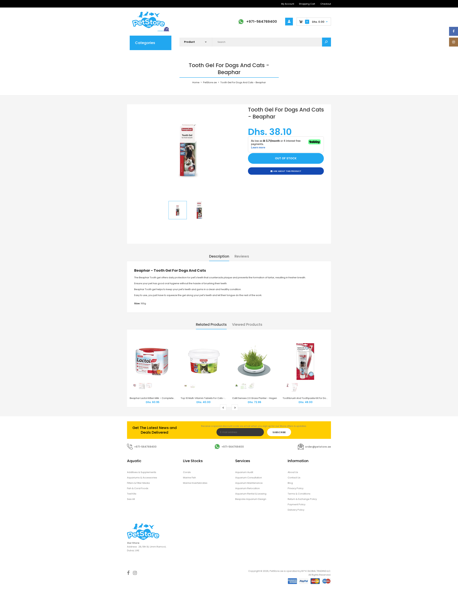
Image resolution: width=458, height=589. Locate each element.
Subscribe (279, 432)
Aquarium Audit (244, 472)
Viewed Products (247, 324)
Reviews (242, 256)
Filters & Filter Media (138, 483)
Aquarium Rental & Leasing (250, 493)
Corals (187, 472)
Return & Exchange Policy (302, 499)
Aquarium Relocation (247, 488)
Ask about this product (287, 171)
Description (219, 256)
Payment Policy (296, 504)
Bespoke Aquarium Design (250, 499)
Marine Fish (189, 477)
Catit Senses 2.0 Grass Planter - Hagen (254, 398)
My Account (287, 3)
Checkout (325, 3)
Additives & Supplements (141, 472)
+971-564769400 (261, 21)
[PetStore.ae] (148, 31)
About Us (293, 472)
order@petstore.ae (318, 447)
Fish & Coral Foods (137, 488)
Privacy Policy (295, 488)
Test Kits (131, 493)
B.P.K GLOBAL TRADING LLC (315, 571)
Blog (290, 483)
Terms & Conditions (299, 493)
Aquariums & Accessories (142, 477)
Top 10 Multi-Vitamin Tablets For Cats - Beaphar (208, 398)
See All (131, 499)
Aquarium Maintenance (249, 483)
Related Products (211, 324)
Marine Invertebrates (195, 483)
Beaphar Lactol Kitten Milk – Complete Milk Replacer (160, 398)
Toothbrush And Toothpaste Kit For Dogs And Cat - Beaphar (317, 398)
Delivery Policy (296, 510)
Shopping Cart (307, 3)
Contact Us (294, 477)
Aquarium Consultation (248, 477)
